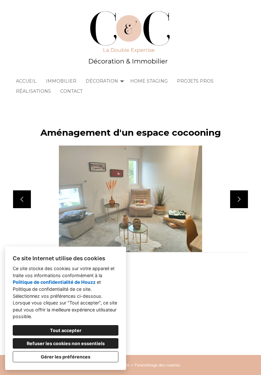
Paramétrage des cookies (157, 365)
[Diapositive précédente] (22, 199)
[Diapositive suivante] (239, 199)
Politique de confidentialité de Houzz (54, 282)
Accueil (26, 81)
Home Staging (149, 81)
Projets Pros (195, 81)
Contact (71, 91)
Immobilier (61, 81)
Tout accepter (65, 330)
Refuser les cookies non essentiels (66, 343)
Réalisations (33, 91)
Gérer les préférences (65, 356)
